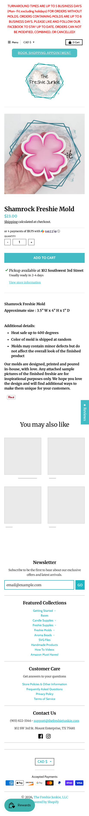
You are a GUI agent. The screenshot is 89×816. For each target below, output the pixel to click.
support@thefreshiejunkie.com (56, 721)
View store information (25, 282)
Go (80, 585)
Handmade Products (44, 645)
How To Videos (44, 650)
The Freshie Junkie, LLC (51, 797)
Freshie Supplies (43, 625)
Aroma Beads (43, 635)
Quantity (10, 236)
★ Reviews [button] (85, 412)
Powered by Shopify (44, 802)
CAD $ (27, 42)
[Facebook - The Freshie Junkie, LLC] (40, 736)
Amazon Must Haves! (44, 654)
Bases (44, 615)
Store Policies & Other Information (44, 684)
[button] (44, 231)
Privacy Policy (44, 694)
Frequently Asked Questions (44, 689)
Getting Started (43, 611)
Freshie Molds (43, 630)
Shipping (11, 222)
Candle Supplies (43, 620)
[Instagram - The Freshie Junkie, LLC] (48, 736)
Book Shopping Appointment (44, 52)
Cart (76, 42)
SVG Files (45, 640)
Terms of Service (44, 699)
